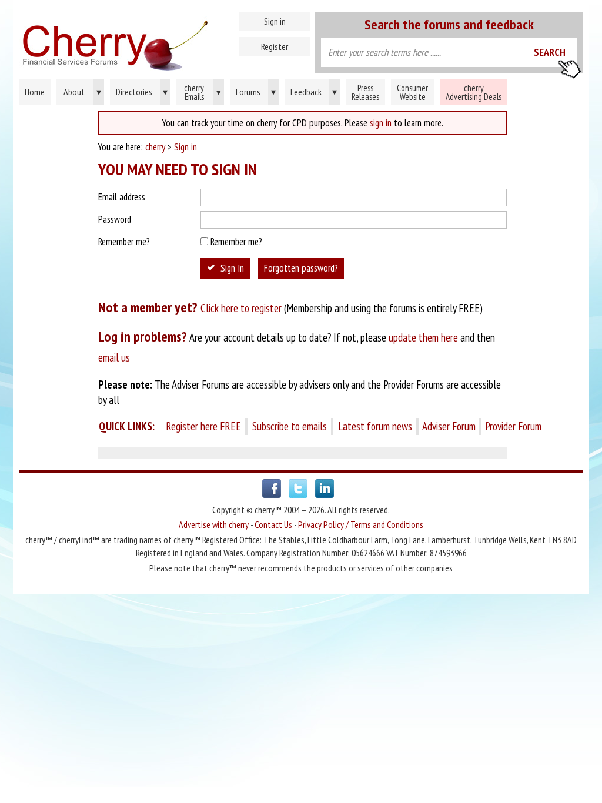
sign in (381, 122)
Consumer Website (412, 92)
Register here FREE (203, 426)
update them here (423, 337)
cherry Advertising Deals (473, 92)
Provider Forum (513, 426)
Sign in (275, 21)
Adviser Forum (449, 426)
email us (114, 357)
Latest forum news (375, 426)
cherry (155, 146)
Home (166, 41)
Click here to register (241, 308)
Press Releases (365, 92)
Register (274, 46)
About (82, 92)
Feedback (313, 92)
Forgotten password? (301, 268)
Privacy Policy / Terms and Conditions (360, 524)
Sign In (232, 268)
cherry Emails (202, 92)
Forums (256, 92)
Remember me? (124, 241)
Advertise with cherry (214, 524)
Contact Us (273, 524)
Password (114, 219)
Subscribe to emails (289, 426)
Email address (121, 196)
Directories (142, 92)
